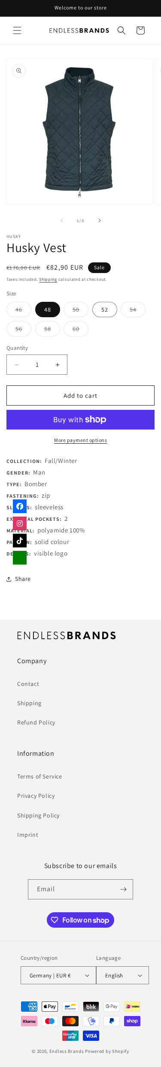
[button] (17, 30)
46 (23, 311)
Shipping (48, 279)
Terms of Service (39, 776)
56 (23, 331)
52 (104, 309)
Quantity (17, 348)
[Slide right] (99, 220)
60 (80, 331)
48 (47, 309)
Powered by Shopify (107, 1051)
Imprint (27, 835)
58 (52, 331)
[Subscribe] (123, 889)
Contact (28, 684)
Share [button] (23, 579)
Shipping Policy (38, 815)
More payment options (80, 440)
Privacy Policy (36, 795)
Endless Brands (66, 1051)
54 (138, 311)
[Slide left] (61, 220)
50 (80, 311)
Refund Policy (36, 722)
